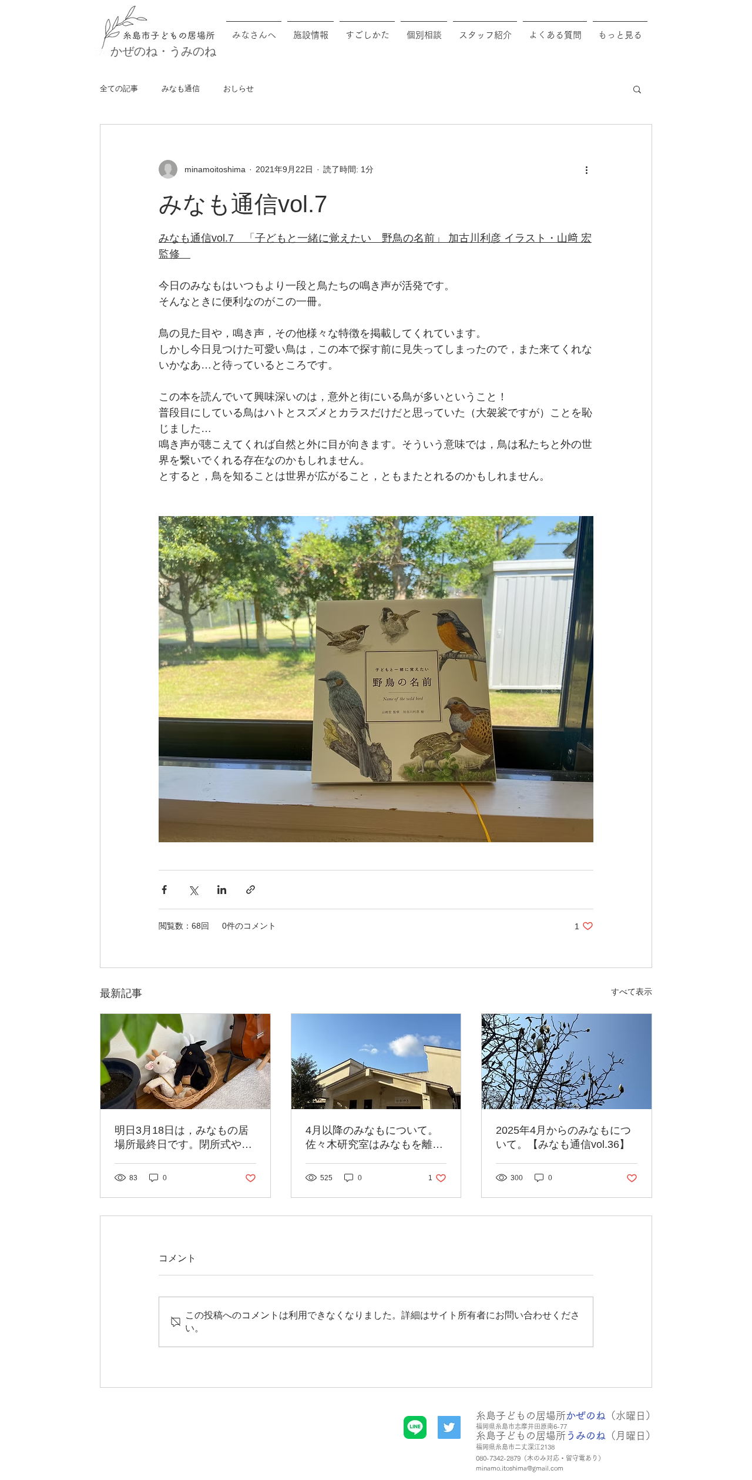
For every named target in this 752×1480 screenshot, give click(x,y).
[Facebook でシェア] (164, 889)
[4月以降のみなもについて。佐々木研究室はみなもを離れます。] (376, 1061)
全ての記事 (119, 88)
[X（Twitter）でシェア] (193, 889)
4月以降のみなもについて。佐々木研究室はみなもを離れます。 (374, 1137)
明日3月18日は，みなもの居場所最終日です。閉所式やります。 (183, 1137)
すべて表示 (631, 991)
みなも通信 (181, 88)
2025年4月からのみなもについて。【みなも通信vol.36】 (563, 1137)
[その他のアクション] (586, 169)
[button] (637, 88)
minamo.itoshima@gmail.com (519, 1468)
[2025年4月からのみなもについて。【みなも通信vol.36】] (567, 1061)
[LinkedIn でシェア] (221, 889)
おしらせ (238, 88)
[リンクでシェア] (250, 889)
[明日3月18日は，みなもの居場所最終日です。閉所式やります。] (185, 1061)
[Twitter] (449, 1427)
